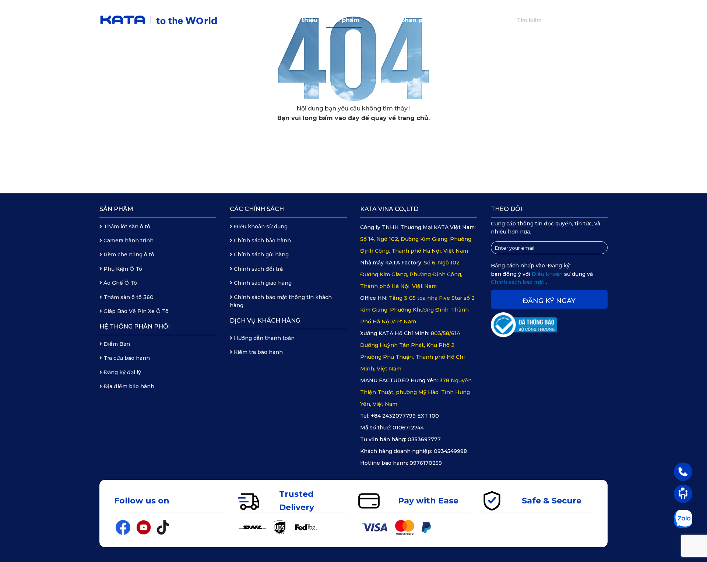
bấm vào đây (339, 118)
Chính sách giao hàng (262, 283)
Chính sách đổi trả (257, 269)
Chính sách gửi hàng (260, 254)
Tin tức (453, 20)
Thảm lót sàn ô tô (126, 226)
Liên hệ (486, 20)
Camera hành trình (128, 240)
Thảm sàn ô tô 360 (128, 297)
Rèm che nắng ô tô (128, 254)
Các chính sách (257, 209)
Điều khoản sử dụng (260, 226)
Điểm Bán (116, 344)
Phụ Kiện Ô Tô (122, 269)
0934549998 (450, 451)
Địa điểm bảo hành (128, 386)
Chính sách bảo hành (261, 240)
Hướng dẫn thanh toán (263, 338)
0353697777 (424, 439)
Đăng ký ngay (549, 301)
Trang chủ (261, 20)
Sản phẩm (344, 20)
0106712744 (408, 427)
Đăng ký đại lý (121, 372)
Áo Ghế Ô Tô (119, 283)
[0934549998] (683, 471)
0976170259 (425, 463)
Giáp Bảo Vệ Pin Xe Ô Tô (135, 311)
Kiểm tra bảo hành (257, 352)
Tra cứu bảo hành (126, 358)
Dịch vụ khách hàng (265, 320)
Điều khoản (548, 274)
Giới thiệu (303, 20)
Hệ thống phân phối (401, 20)
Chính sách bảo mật (518, 282)
